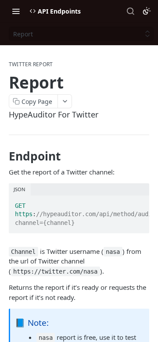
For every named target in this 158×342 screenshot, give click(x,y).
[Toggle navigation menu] (16, 11)
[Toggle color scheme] (147, 11)
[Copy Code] (139, 203)
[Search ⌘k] (130, 11)
